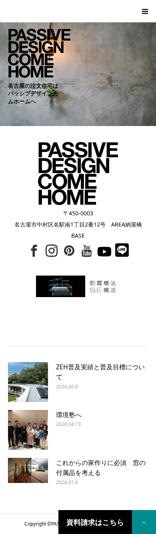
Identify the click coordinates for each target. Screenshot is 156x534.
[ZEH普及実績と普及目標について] (28, 382)
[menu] (145, 11)
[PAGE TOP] (144, 522)
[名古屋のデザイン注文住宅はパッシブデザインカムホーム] (35, 38)
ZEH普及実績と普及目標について (100, 372)
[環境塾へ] (28, 430)
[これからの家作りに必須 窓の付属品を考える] (28, 478)
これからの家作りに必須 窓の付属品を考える (101, 467)
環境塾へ (69, 414)
